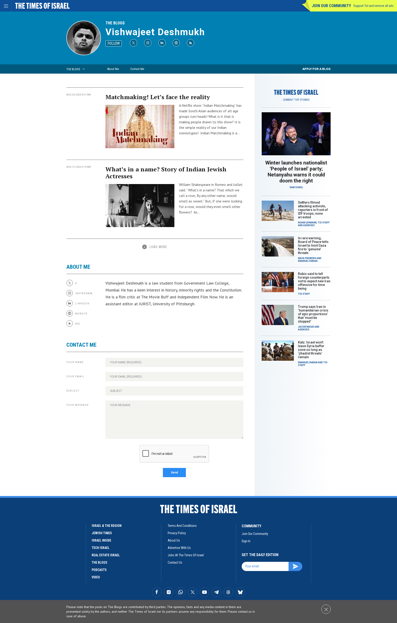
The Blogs (115, 22)
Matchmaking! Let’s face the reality (157, 97)
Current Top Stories (296, 99)
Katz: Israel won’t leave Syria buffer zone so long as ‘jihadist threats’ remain (311, 349)
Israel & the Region (107, 526)
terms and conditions (182, 526)
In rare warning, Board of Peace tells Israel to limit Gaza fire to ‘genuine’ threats (313, 245)
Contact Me (137, 69)
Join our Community (331, 5)
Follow (114, 43)
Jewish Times (102, 533)
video (96, 577)
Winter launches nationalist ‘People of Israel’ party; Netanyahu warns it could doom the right (296, 172)
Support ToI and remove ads (373, 6)
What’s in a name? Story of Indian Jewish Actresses (166, 172)
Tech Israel (100, 548)
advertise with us (179, 548)
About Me (113, 69)
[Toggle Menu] (5, 6)
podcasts (99, 570)
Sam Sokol (296, 187)
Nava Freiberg (307, 258)
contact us (175, 562)
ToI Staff (324, 222)
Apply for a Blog (316, 69)
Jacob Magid (306, 327)
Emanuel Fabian (308, 261)
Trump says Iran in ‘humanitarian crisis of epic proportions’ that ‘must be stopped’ (313, 314)
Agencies (309, 225)
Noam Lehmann (307, 222)
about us (174, 540)
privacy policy (177, 533)
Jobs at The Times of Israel (186, 555)
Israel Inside (101, 540)
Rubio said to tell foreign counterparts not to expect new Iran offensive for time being (314, 281)
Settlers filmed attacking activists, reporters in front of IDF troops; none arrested (313, 210)
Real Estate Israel (106, 555)
